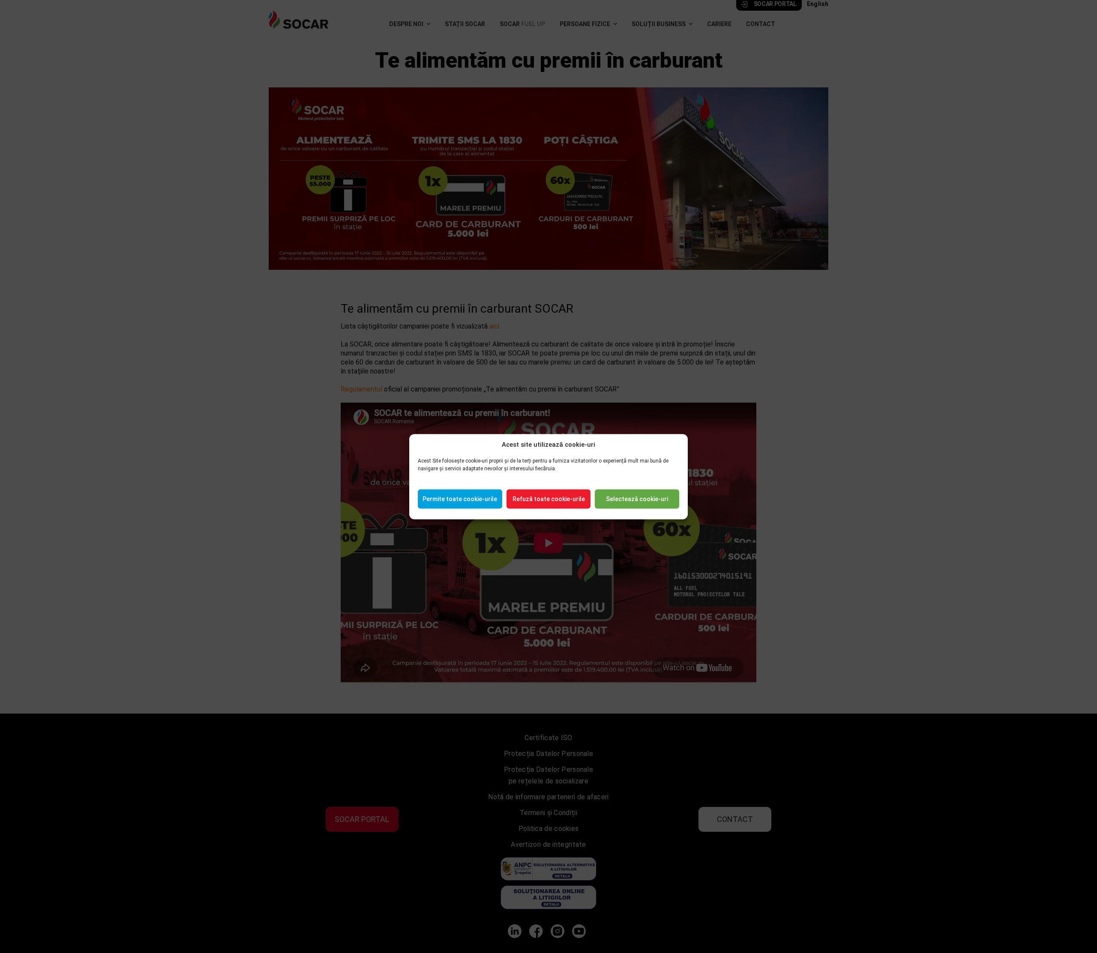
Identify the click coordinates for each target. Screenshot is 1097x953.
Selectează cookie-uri (637, 499)
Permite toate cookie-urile (460, 499)
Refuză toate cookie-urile (549, 499)
